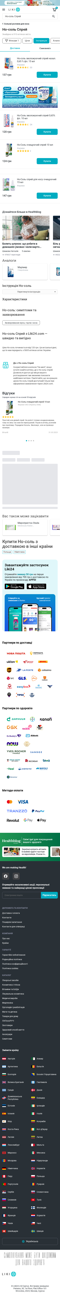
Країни (5, 943)
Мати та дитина (9, 1012)
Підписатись (49, 895)
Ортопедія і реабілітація (13, 1007)
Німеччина (19, 552)
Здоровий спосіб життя (13, 1030)
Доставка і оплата (11, 913)
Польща (7, 552)
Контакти (6, 917)
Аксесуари (7, 1034)
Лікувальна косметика (13, 994)
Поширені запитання (12, 922)
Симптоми (7, 1039)
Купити (47, 74)
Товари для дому (10, 1016)
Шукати (54, 16)
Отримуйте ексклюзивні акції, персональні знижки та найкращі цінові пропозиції (25, 886)
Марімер (22, 267)
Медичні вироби (9, 998)
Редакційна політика (12, 959)
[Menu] (3, 9)
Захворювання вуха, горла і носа (21, 323)
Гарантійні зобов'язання (13, 955)
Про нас (6, 938)
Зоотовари (7, 1025)
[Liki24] (9, 1274)
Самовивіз (45, 48)
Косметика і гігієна (11, 985)
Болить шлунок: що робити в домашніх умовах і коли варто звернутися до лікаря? (20, 245)
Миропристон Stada (28, 523)
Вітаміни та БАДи (10, 989)
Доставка (15, 48)
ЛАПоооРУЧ (8, 1021)
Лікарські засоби (10, 980)
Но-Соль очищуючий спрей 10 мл (35, 144)
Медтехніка (7, 1003)
